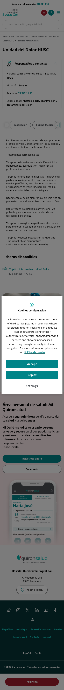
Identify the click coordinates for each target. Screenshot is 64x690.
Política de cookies (34, 352)
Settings (32, 386)
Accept (32, 364)
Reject (32, 375)
